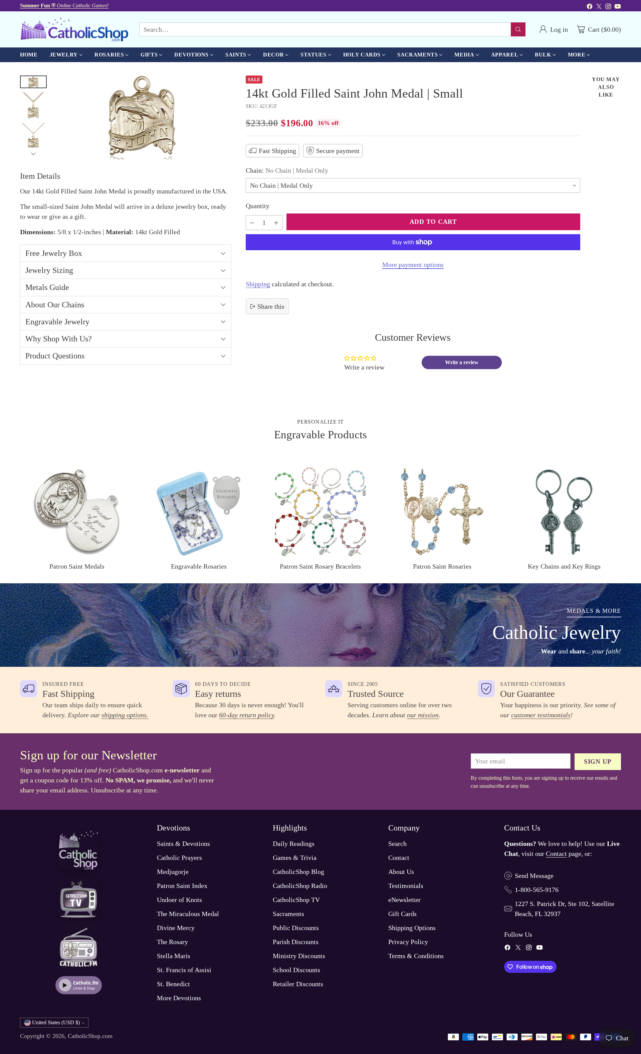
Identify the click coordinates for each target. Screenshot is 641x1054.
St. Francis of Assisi (184, 969)
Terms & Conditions (416, 955)
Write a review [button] (461, 362)
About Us (401, 871)
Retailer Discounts (298, 984)
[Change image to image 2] (33, 105)
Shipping (258, 284)
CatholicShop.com (90, 1036)
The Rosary (172, 941)
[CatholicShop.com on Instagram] (608, 7)
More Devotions (179, 998)
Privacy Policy (408, 941)
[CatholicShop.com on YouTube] (617, 7)
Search (397, 843)
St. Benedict (173, 984)
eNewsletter (404, 899)
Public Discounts (296, 927)
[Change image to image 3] (33, 136)
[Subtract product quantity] (252, 222)
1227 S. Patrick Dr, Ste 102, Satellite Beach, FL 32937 (564, 908)
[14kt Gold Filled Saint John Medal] (142, 118)
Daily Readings (293, 843)
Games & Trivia (294, 857)
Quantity (257, 205)
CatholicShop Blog (298, 871)
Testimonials (405, 885)
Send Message (534, 875)
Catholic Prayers (179, 857)
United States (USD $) (56, 1022)
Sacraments (288, 913)
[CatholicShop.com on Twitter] (599, 7)
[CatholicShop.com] (74, 29)
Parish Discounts (295, 941)
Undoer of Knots (179, 899)
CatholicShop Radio (300, 885)
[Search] (518, 29)
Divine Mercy (176, 927)
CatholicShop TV (296, 899)
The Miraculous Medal (188, 913)
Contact (398, 857)
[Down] (33, 154)
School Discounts (296, 969)
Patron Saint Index (182, 885)
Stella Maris (173, 955)
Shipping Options (412, 927)
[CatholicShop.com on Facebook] (589, 7)
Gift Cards (402, 913)
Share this (270, 306)
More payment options (413, 264)
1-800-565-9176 (537, 889)
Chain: (287, 170)
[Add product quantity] (276, 222)
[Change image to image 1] (33, 82)
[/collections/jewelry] (320, 625)
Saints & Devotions (183, 843)
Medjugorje (173, 871)
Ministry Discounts (299, 955)
